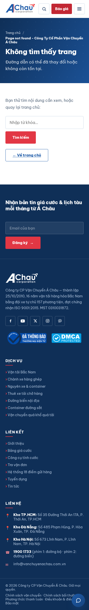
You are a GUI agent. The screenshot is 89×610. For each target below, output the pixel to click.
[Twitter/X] (35, 321)
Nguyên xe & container (26, 386)
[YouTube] (23, 321)
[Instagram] (47, 321)
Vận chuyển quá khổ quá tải (31, 415)
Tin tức (13, 486)
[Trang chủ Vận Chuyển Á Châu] (20, 8)
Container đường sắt (25, 408)
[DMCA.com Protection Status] (66, 338)
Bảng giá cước (20, 450)
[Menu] (79, 8)
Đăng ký (23, 242)
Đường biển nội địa (23, 400)
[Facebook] (10, 321)
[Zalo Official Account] (60, 321)
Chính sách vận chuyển (23, 595)
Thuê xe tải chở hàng (25, 393)
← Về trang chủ (27, 155)
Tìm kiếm (20, 137)
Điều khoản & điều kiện (62, 599)
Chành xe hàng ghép (25, 379)
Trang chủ (13, 33)
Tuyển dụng (17, 479)
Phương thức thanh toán (24, 599)
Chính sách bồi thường (61, 595)
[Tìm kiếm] (44, 8)
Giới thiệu (16, 443)
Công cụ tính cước (23, 458)
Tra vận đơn (17, 465)
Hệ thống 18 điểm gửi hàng (30, 472)
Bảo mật (12, 603)
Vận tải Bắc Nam (22, 372)
